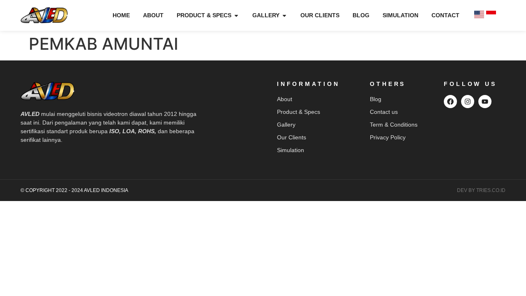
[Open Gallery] (284, 15)
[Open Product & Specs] (236, 15)
